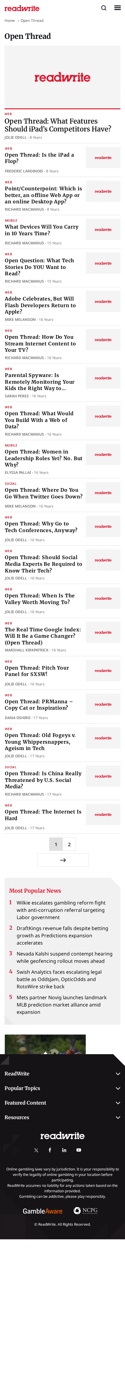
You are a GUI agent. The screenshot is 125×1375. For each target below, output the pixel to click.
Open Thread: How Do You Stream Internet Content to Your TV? (40, 343)
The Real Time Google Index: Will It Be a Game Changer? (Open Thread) (43, 636)
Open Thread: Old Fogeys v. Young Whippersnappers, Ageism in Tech (40, 741)
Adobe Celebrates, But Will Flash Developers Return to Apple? (40, 305)
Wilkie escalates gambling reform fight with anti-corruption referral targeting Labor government (61, 910)
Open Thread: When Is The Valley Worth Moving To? (40, 598)
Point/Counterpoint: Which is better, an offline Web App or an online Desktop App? (43, 195)
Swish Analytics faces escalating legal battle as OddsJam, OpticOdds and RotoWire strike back (59, 979)
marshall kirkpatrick (27, 650)
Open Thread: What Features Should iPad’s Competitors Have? (58, 125)
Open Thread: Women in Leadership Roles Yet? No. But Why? (44, 458)
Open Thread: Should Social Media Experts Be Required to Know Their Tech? (43, 563)
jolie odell (16, 137)
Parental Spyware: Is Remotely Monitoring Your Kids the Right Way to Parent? (40, 385)
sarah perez (17, 396)
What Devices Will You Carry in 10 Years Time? (42, 230)
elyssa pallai (18, 472)
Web (8, 114)
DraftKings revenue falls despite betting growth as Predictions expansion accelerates (62, 935)
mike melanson (20, 319)
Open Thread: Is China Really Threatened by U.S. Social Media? (43, 779)
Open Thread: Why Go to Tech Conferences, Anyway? (41, 527)
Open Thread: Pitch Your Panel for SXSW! (37, 671)
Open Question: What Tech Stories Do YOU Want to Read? (39, 267)
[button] (104, 7)
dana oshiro (17, 718)
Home (10, 20)
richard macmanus (24, 209)
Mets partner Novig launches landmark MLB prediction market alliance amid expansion (62, 1004)
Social (10, 483)
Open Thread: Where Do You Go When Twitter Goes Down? (44, 493)
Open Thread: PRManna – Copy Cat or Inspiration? (39, 704)
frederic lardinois (24, 171)
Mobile (11, 220)
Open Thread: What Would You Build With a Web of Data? (39, 419)
